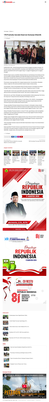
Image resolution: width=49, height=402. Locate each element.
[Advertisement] (25, 8)
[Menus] (45, 2)
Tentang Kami (38, 400)
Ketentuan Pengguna (30, 400)
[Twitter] (15, 137)
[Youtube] (21, 137)
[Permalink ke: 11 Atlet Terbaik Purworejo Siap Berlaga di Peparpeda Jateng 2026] (16, 153)
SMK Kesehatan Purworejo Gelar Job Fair (37, 140)
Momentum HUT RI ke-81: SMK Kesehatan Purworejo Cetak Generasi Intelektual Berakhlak (41, 160)
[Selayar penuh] (44, 397)
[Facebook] (12, 137)
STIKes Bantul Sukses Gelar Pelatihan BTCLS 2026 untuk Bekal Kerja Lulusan (24, 159)
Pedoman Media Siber (22, 400)
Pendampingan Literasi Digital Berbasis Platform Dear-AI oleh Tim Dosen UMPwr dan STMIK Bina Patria (7, 160)
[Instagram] (18, 137)
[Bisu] (42, 397)
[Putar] (4, 397)
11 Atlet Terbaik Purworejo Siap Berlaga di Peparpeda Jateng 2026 (15, 159)
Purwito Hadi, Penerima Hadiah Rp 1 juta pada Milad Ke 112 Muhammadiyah (13, 141)
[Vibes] (9, 2)
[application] (24, 386)
